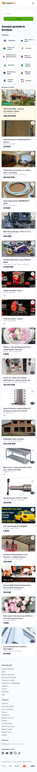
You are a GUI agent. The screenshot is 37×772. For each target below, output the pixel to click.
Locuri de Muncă (7, 709)
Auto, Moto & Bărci (8, 706)
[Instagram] (15, 753)
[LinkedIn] (11, 753)
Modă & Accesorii (8, 718)
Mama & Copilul (7, 729)
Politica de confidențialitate (11, 683)
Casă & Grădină (7, 723)
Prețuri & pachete (8, 669)
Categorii (5, 686)
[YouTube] (7, 753)
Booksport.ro (13, 744)
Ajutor (4, 672)
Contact (4, 689)
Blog (3, 694)
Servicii (4, 712)
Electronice (5, 715)
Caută (18, 19)
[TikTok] (19, 753)
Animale (4, 721)
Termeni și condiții (8, 680)
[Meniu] (33, 3)
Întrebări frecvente (8, 674)
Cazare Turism (6, 732)
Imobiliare (5, 703)
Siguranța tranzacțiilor (9, 677)
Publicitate (5, 692)
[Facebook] (3, 753)
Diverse (4, 735)
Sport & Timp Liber (8, 726)
